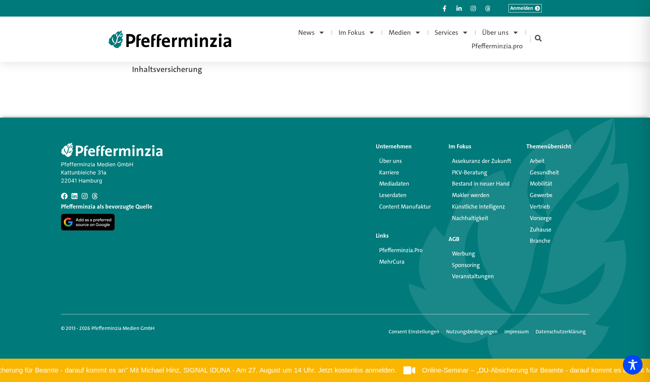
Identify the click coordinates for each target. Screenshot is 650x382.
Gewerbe (541, 195)
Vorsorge (541, 218)
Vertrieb (540, 206)
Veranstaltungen (473, 276)
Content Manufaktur (405, 206)
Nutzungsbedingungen (472, 331)
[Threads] (94, 196)
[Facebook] (64, 196)
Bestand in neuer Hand (481, 183)
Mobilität (541, 183)
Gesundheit (544, 172)
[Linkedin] (74, 196)
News (306, 32)
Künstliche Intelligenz (478, 206)
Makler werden (471, 195)
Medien (400, 32)
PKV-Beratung (469, 172)
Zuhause (540, 229)
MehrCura (392, 261)
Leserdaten (393, 195)
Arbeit (537, 161)
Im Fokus (352, 32)
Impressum (516, 331)
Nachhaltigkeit (470, 218)
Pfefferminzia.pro (497, 46)
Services (446, 32)
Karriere (389, 172)
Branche (540, 240)
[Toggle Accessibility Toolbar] (632, 364)
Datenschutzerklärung (561, 331)
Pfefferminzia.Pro (400, 250)
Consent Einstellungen (414, 331)
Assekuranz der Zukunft (481, 161)
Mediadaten (394, 183)
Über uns (495, 32)
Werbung (463, 253)
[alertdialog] (325, 370)
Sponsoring (466, 265)
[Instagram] (84, 196)
